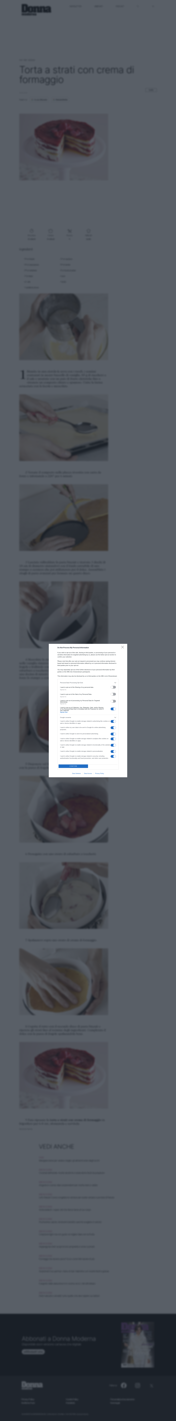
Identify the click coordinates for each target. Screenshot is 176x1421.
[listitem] (88, 683)
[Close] (123, 648)
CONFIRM (73, 766)
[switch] (113, 687)
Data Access (88, 773)
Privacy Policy (99, 773)
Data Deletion (76, 773)
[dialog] (88, 710)
